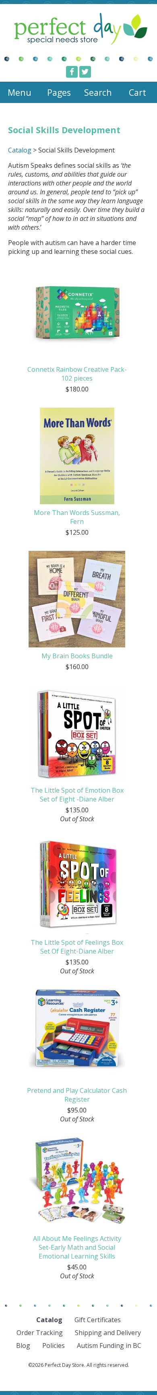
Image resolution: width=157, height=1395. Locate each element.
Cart (137, 92)
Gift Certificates (97, 1319)
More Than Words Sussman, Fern (77, 517)
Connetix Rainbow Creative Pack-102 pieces (77, 374)
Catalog (19, 150)
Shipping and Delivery (108, 1332)
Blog (23, 1345)
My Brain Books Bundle (77, 655)
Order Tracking (40, 1332)
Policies (53, 1345)
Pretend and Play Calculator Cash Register (77, 1095)
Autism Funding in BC (109, 1345)
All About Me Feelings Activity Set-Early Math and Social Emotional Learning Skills (77, 1247)
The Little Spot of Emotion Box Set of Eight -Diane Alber (77, 795)
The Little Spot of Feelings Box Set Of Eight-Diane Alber (77, 947)
